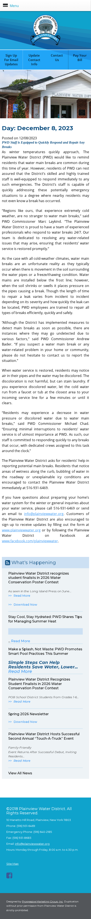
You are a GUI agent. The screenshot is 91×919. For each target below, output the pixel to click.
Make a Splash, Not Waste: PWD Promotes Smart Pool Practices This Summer (45, 651)
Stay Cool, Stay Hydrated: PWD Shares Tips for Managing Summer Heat (45, 619)
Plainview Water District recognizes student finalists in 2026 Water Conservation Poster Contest (38, 577)
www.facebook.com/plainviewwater (30, 541)
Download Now (25, 604)
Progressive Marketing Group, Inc (42, 901)
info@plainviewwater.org (43, 513)
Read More (22, 596)
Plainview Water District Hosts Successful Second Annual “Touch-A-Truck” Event (44, 736)
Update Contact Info (34, 59)
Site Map (12, 863)
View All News (20, 773)
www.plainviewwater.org (21, 530)
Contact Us (57, 57)
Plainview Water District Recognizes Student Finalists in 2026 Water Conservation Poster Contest (39, 683)
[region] (45, 94)
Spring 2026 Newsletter (28, 714)
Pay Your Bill (80, 57)
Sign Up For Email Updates (11, 59)
